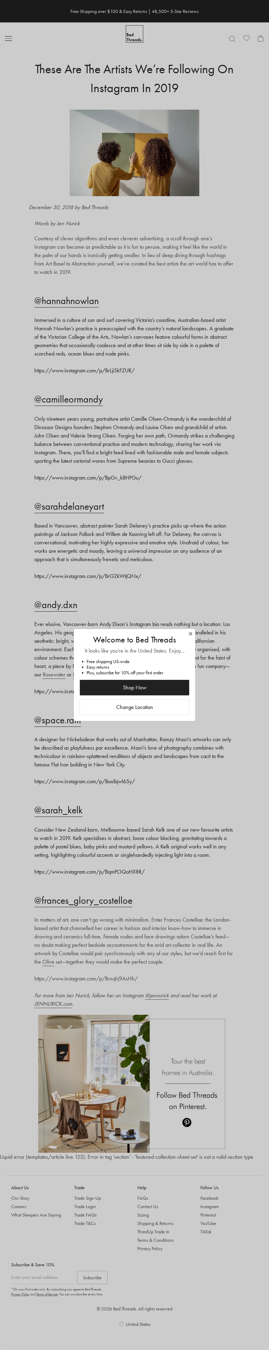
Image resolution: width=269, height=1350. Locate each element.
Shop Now (134, 687)
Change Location (134, 707)
